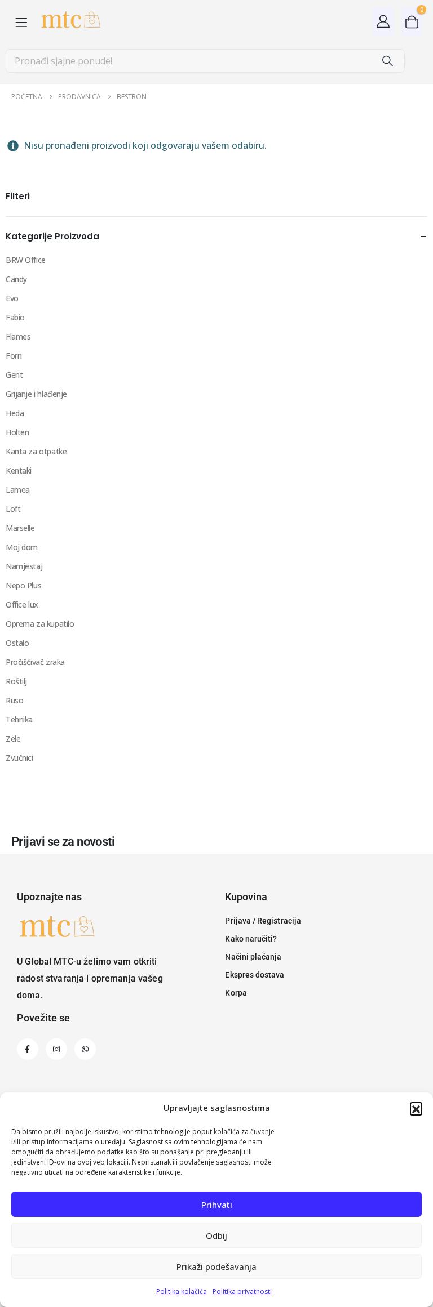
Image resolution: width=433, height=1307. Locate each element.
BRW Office (26, 260)
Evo (12, 298)
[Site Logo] (70, 22)
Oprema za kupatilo (40, 623)
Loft (13, 508)
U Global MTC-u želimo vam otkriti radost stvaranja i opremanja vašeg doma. (90, 978)
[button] (416, 1108)
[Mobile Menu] (21, 21)
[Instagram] (56, 1049)
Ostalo (17, 642)
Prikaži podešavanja (216, 1266)
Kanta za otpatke (36, 451)
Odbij (216, 1235)
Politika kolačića (181, 1291)
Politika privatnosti (242, 1291)
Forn (13, 355)
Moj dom (22, 547)
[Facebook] (27, 1049)
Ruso (14, 700)
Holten (17, 432)
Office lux (22, 604)
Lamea (18, 489)
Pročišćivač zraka (35, 662)
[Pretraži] (387, 61)
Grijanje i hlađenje (36, 394)
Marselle (20, 528)
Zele (13, 738)
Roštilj (16, 681)
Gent (14, 374)
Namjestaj (24, 566)
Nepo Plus (23, 585)
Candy (16, 279)
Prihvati (216, 1204)
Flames (18, 336)
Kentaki (19, 470)
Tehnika (19, 719)
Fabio (15, 317)
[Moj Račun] (383, 21)
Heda (15, 413)
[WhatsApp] (85, 1049)
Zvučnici (19, 757)
